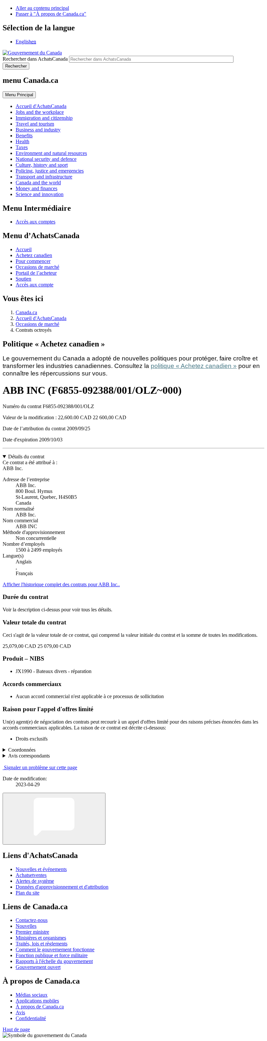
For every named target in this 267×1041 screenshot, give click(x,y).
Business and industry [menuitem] (38, 129)
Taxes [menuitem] (22, 147)
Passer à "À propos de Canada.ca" (51, 14)
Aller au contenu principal (42, 8)
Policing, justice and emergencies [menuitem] (50, 171)
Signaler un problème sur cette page (40, 767)
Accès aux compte (34, 284)
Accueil (24, 249)
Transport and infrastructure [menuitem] (44, 176)
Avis (20, 1012)
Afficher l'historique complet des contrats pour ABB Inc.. (61, 584)
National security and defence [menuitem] (46, 159)
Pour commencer (33, 261)
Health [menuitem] (22, 141)
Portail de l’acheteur (36, 273)
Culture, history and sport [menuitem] (42, 165)
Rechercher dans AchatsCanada (35, 59)
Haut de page (16, 1029)
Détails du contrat (26, 456)
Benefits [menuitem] (24, 135)
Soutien (23, 279)
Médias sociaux (32, 995)
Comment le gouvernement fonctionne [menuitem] (55, 949)
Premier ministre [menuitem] (32, 932)
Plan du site (27, 893)
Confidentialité (31, 1018)
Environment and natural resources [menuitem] (51, 153)
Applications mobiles (37, 1000)
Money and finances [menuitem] (36, 188)
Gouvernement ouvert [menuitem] (38, 967)
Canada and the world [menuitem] (38, 182)
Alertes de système (35, 881)
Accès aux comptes (35, 221)
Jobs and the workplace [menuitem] (40, 112)
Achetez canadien (34, 255)
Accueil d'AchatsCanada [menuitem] (41, 106)
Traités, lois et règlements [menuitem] (41, 943)
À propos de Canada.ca (40, 1006)
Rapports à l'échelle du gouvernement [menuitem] (54, 961)
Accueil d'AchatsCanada (41, 318)
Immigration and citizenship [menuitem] (44, 118)
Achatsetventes (31, 875)
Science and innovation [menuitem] (39, 194)
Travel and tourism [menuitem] (35, 124)
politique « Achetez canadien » (194, 365)
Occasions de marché (37, 267)
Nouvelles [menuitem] (26, 926)
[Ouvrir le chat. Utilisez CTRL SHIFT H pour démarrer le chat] (54, 819)
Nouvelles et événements (41, 869)
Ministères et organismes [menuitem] (41, 938)
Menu (19, 94)
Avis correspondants (29, 755)
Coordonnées (21, 750)
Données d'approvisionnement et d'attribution (62, 887)
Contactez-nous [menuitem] (32, 920)
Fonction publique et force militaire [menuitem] (52, 955)
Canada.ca (26, 312)
